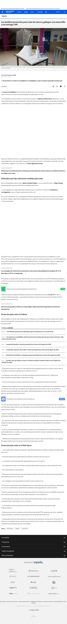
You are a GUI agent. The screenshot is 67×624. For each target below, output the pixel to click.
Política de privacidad (24, 601)
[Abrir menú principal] (64, 12)
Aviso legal (2, 601)
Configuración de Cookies (36, 601)
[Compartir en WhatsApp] (53, 86)
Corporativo (6, 546)
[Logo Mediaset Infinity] (13, 571)
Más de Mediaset (7, 555)
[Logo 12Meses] (54, 588)
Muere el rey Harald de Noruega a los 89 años (13, 8)
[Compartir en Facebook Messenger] (60, 86)
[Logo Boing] (13, 582)
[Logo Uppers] (13, 588)
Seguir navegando (8, 551)
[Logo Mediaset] (33, 563)
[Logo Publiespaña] (33, 594)
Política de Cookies (47, 601)
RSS (65, 601)
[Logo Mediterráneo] (54, 593)
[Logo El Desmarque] (33, 576)
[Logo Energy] (33, 582)
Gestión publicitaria (58, 601)
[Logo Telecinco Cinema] (33, 587)
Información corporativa (12, 601)
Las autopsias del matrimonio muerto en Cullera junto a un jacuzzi (44, 8)
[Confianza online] (34, 618)
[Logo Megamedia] (34, 610)
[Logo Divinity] (13, 576)
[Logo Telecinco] (33, 571)
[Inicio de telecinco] (2, 12)
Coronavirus (25, 528)
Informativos (10, 528)
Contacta (33, 603)
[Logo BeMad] (54, 582)
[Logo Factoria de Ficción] (54, 576)
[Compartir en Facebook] (64, 86)
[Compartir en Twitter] (57, 86)
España (4, 16)
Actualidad (5, 537)
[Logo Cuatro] (54, 571)
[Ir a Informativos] (9, 12)
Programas (5, 542)
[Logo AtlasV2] (13, 593)
